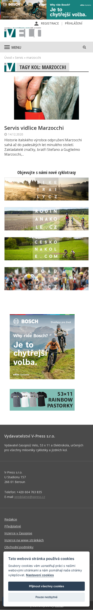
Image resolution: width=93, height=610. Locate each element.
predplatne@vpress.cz (29, 497)
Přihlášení (73, 23)
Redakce (10, 519)
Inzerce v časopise (18, 533)
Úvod (8, 57)
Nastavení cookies (40, 575)
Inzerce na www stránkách (24, 540)
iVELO (22, 32)
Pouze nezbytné (46, 597)
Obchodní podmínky (19, 547)
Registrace (50, 23)
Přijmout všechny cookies (46, 586)
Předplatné (12, 526)
